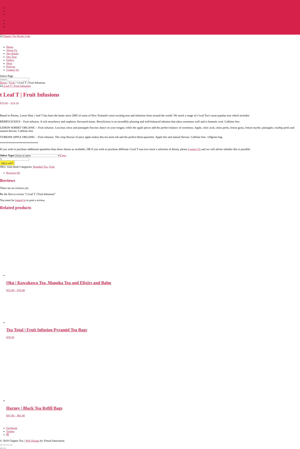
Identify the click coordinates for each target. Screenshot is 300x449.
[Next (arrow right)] (4, 448)
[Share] (8, 444)
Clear (63, 155)
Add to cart (6, 163)
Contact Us (12, 69)
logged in (20, 200)
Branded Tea (40, 166)
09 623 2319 (7, 1)
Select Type (7, 155)
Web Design (32, 440)
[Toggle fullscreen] (4, 444)
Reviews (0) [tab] (13, 172)
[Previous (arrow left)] (1, 448)
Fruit (12, 82)
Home (3, 82)
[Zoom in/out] (1, 444)
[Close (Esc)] (11, 444)
